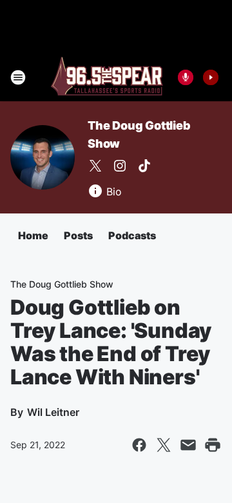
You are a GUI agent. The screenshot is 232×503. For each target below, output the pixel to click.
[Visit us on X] (95, 165)
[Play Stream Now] (210, 77)
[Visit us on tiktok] (144, 165)
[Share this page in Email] (188, 445)
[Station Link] (107, 77)
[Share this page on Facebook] (139, 445)
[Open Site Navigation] (18, 77)
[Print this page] (213, 445)
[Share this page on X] (164, 445)
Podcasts (132, 235)
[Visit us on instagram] (120, 165)
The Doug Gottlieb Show (61, 284)
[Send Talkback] (185, 77)
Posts (78, 235)
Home (33, 235)
